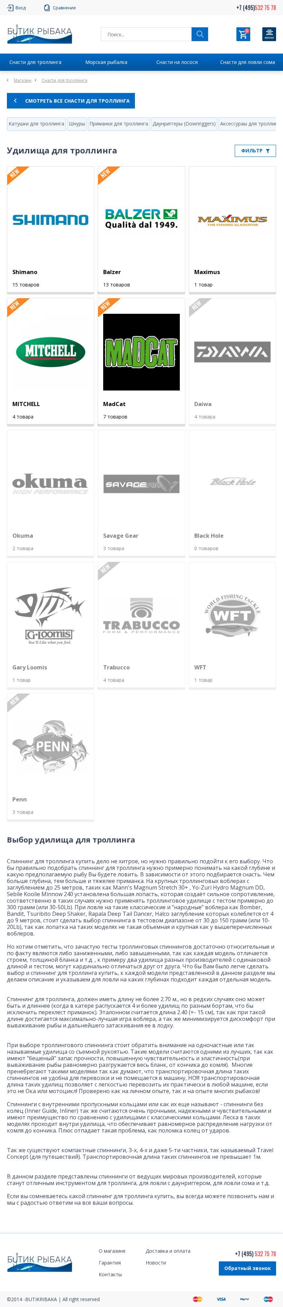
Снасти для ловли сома (247, 62)
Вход (21, 8)
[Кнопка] (269, 34)
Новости (156, 1262)
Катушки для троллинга (36, 123)
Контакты (110, 1274)
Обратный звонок (247, 1268)
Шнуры (77, 123)
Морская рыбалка (106, 62)
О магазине (112, 1251)
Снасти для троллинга (35, 62)
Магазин (22, 80)
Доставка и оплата (168, 1251)
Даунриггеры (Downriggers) (184, 123)
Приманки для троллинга (118, 123)
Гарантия (110, 1262)
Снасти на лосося (177, 62)
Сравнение (64, 8)
